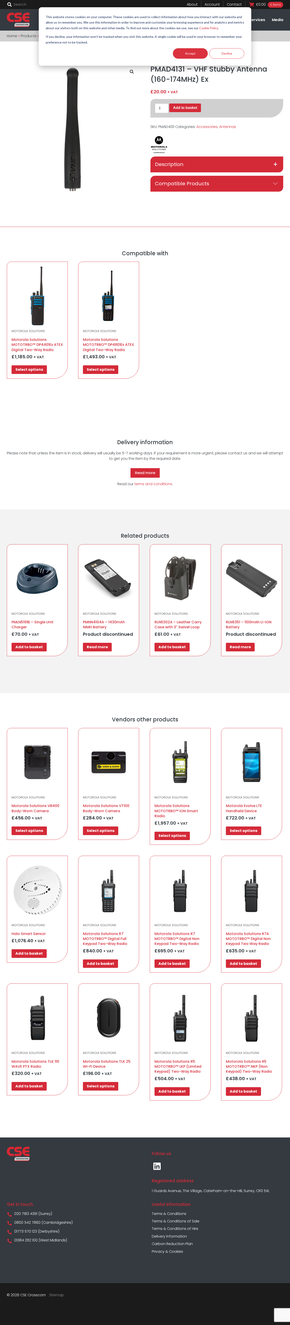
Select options (29, 369)
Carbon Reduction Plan (172, 1243)
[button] (132, 72)
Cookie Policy (208, 28)
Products (28, 36)
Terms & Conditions (169, 1213)
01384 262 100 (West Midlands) (40, 1240)
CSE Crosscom (18, 20)
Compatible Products (182, 183)
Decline (227, 53)
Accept (190, 53)
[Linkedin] (157, 1166)
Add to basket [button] (29, 647)
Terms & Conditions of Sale (175, 1221)
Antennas (227, 126)
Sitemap (56, 1295)
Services (257, 19)
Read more (145, 472)
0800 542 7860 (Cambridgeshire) (43, 1222)
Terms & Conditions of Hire (175, 1228)
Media (277, 19)
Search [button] (9, 4)
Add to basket (185, 108)
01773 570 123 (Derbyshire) (36, 1231)
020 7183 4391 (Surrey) (32, 1213)
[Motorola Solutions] (158, 144)
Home (12, 36)
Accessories (207, 126)
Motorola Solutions (28, 331)
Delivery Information (169, 1236)
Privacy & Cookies (167, 1251)
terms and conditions (153, 484)
